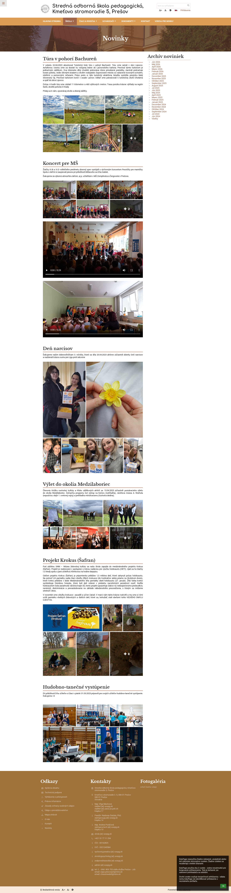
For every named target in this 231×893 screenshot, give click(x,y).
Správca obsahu (52, 788)
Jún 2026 (156, 62)
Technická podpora (53, 792)
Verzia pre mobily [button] (164, 21)
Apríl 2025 (156, 95)
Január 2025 (157, 102)
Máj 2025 (156, 92)
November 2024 (159, 107)
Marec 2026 (157, 69)
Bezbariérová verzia (51, 890)
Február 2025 (157, 100)
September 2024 (159, 111)
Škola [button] (68, 21)
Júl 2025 (155, 88)
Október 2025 (158, 81)
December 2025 (159, 76)
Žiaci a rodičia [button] (87, 21)
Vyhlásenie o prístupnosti (56, 797)
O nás (47, 819)
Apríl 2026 (156, 67)
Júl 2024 (155, 114)
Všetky (155, 118)
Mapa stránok (51, 814)
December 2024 (159, 104)
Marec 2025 (157, 97)
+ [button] (161, 10)
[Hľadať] (188, 5)
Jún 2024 (156, 116)
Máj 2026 (156, 64)
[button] (170, 10)
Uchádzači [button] (108, 21)
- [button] (166, 10)
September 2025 (159, 83)
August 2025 (157, 85)
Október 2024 (158, 109)
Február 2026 (157, 71)
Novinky (48, 828)
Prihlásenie (185, 10)
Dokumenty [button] (127, 21)
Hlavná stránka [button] (52, 21)
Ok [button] (223, 886)
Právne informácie (53, 801)
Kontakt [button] (145, 21)
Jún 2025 (156, 90)
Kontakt (48, 823)
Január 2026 (157, 74)
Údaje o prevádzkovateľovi (56, 810)
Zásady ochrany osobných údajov (59, 806)
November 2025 (159, 78)
